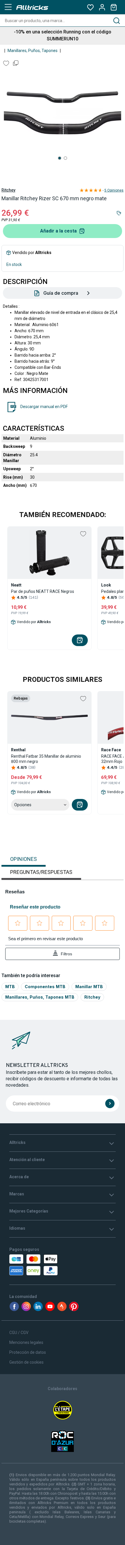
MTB (10, 986)
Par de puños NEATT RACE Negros (42, 591)
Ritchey (8, 190)
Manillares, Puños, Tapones (33, 50)
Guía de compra (60, 293)
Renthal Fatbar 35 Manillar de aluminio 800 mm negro (46, 759)
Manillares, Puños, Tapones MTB (39, 997)
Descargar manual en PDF (44, 406)
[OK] (110, 1103)
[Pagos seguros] (42, 1264)
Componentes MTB (45, 986)
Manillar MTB (89, 986)
